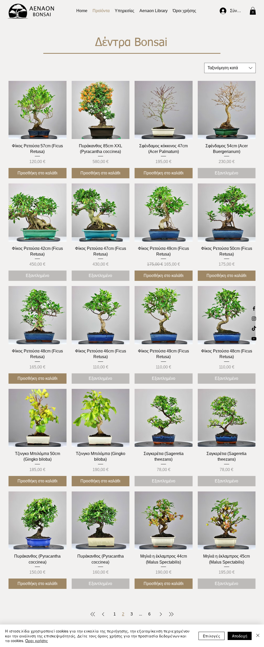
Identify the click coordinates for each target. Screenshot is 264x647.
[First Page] (93, 614)
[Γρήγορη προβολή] (38, 110)
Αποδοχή (239, 635)
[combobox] (230, 68)
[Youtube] (254, 339)
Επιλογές (211, 635)
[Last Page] (171, 614)
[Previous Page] (103, 614)
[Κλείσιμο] (258, 636)
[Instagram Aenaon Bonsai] (254, 318)
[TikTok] (254, 329)
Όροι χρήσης (36, 640)
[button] (153, 10)
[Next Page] (161, 614)
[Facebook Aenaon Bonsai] (254, 308)
